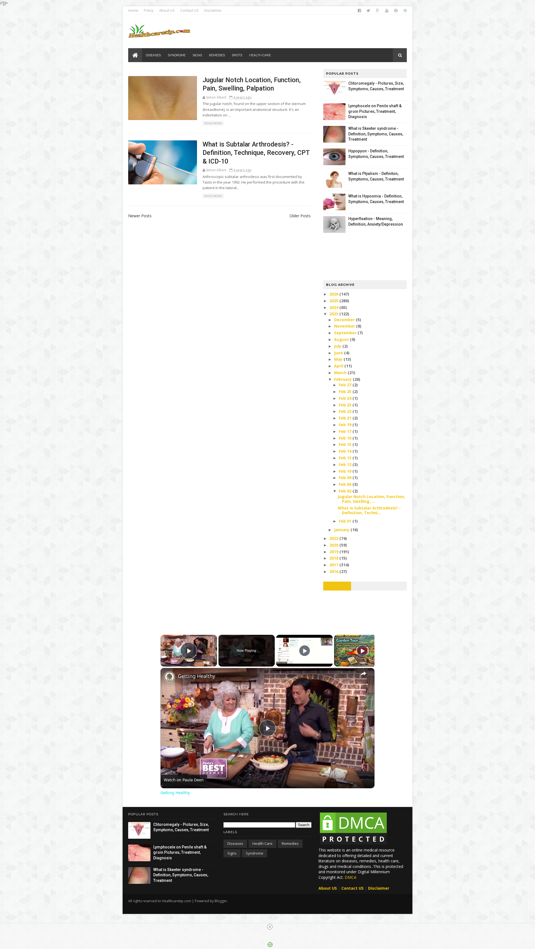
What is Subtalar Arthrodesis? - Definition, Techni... (369, 510)
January (342, 529)
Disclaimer (213, 10)
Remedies (290, 843)
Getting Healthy (196, 676)
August (342, 339)
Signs (232, 853)
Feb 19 (345, 424)
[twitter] (368, 10)
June (339, 352)
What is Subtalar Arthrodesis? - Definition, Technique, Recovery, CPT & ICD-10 (256, 152)
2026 (334, 294)
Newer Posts (140, 215)
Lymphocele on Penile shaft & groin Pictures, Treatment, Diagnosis (375, 111)
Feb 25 (345, 391)
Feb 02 (345, 491)
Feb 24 (345, 398)
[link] (169, 676)
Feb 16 (345, 438)
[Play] (304, 650)
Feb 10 (345, 471)
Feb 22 (345, 411)
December (345, 319)
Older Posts (300, 215)
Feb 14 (345, 451)
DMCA (350, 877)
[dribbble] (405, 10)
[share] (363, 674)
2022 (334, 538)
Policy (149, 10)
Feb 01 (345, 521)
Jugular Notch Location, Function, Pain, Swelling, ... (371, 499)
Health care (262, 843)
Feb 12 (345, 464)
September (346, 332)
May (339, 359)
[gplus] (378, 10)
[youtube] (386, 10)
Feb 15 (345, 444)
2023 (334, 313)
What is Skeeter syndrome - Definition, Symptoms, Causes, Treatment (375, 134)
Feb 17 (345, 431)
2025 (334, 300)
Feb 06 (345, 484)
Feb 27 (345, 384)
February (343, 379)
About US (167, 10)
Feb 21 (345, 418)
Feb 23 (345, 405)
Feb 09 (345, 477)
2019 (334, 551)
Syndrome (254, 853)
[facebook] (359, 10)
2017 (334, 564)
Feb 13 (345, 457)
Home (133, 10)
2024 (334, 307)
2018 (334, 558)
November (345, 326)
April (339, 366)
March (341, 372)
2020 (334, 545)
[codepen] (396, 10)
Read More (213, 123)
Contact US (189, 10)
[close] (270, 927)
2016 (334, 571)
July (338, 346)
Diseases (235, 843)
